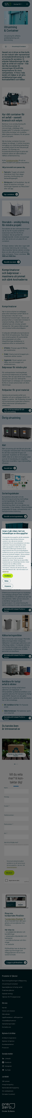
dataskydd (5, 571)
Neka (6, 581)
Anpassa (8, 586)
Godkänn (7, 576)
